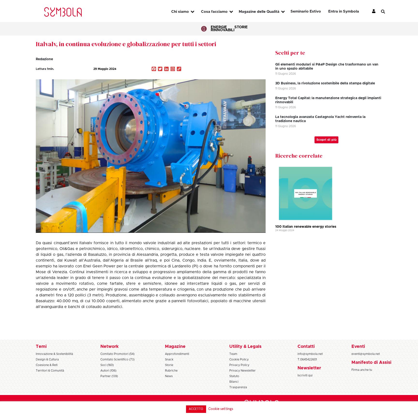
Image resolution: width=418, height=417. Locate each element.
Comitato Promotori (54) (117, 353)
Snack (169, 359)
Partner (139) (109, 376)
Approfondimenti (177, 353)
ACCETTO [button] (196, 409)
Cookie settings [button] (220, 409)
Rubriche (171, 370)
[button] (387, 11)
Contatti (306, 346)
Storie (241, 27)
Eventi (358, 346)
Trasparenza (238, 387)
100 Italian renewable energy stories (305, 226)
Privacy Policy (239, 365)
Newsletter (309, 368)
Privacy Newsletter (242, 370)
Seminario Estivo (306, 11)
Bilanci (234, 381)
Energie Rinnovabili (222, 28)
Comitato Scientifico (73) (117, 359)
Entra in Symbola (343, 11)
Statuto (234, 376)
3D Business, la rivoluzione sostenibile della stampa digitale (325, 83)
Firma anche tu (361, 369)
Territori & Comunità (50, 370)
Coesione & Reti (47, 365)
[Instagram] (173, 69)
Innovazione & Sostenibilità (54, 353)
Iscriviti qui (305, 375)
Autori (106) (108, 370)
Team (233, 353)
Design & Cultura (47, 359)
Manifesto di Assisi (371, 362)
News (169, 376)
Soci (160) (107, 365)
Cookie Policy (239, 359)
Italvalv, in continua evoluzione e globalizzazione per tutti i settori (126, 44)
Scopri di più (326, 139)
